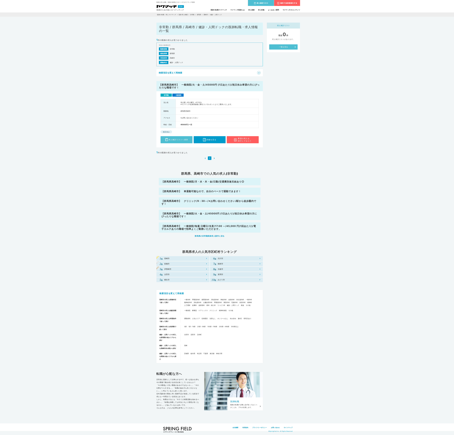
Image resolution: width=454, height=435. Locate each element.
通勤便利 (187, 318)
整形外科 (227, 302)
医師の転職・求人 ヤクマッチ (166, 14)
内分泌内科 (240, 299)
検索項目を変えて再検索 (171, 293)
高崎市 (206, 14)
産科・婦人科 (211, 305)
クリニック (213, 310)
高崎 (185, 345)
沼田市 (193, 335)
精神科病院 (223, 310)
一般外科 (249, 299)
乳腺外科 (234, 302)
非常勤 (192, 14)
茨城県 (186, 353)
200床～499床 (224, 326)
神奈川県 (219, 353)
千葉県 (205, 353)
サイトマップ (288, 427)
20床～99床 (201, 326)
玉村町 (199, 335)
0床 (185, 326)
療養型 (194, 310)
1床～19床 (191, 326)
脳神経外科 (188, 302)
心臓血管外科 (207, 302)
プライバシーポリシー (259, 427)
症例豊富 (205, 318)
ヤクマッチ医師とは (237, 10)
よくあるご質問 (273, 10)
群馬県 (199, 14)
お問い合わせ (275, 427)
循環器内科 (205, 299)
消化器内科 (215, 299)
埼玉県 (199, 353)
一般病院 (187, 310)
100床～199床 (212, 326)
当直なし (213, 318)
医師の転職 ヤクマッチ (219, 10)
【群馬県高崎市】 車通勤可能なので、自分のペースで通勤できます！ (201, 191)
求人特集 (261, 10)
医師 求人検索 (183, 14)
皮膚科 (194, 305)
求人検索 (251, 10)
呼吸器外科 (218, 302)
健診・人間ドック (233, 305)
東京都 (212, 353)
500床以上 (234, 326)
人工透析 (187, 305)
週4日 (240, 318)
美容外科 (242, 302)
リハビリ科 (221, 305)
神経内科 (223, 299)
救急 (242, 305)
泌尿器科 (202, 305)
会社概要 (235, 427)
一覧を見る (283, 47)
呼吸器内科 (196, 299)
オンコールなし (222, 318)
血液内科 (231, 299)
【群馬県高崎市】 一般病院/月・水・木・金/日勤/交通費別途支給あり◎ (203, 181)
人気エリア (196, 318)
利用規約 (245, 427)
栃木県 (193, 353)
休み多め (233, 318)
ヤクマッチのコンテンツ (291, 10)
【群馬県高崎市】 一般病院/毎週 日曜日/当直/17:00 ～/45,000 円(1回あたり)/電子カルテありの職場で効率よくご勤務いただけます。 (209, 227)
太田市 (186, 335)
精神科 (249, 302)
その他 (248, 305)
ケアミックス (203, 310)
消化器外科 (197, 302)
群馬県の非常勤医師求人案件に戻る (210, 236)
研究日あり (247, 318)
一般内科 (187, 299)
